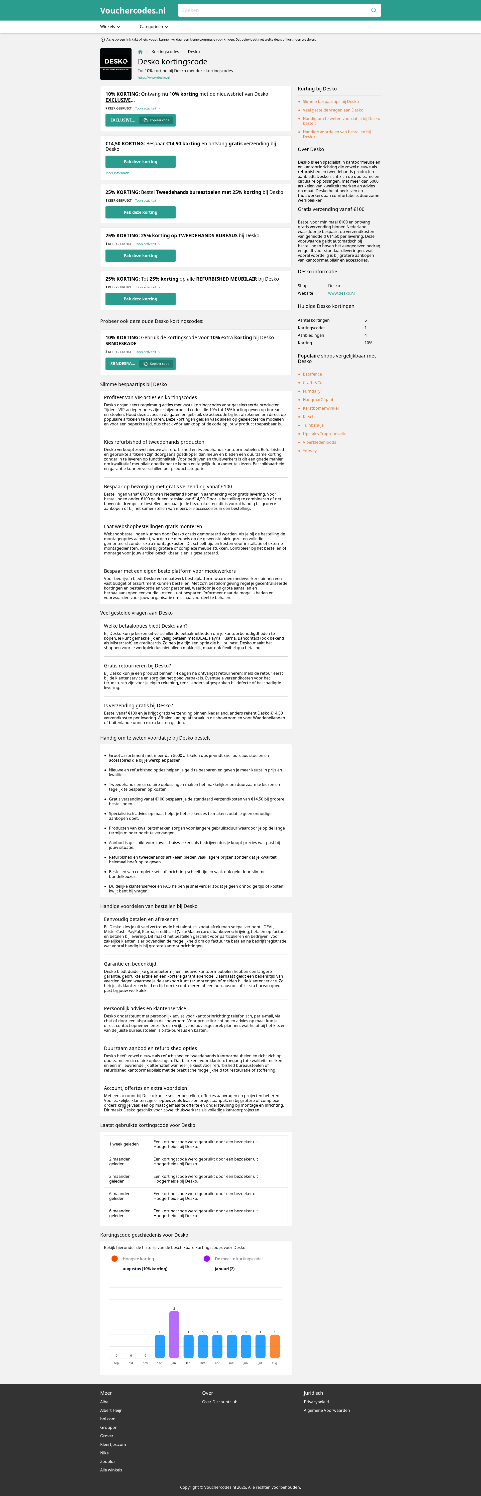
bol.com (107, 1419)
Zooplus (107, 1461)
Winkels (108, 26)
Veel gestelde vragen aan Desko (333, 110)
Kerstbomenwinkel (321, 408)
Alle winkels (111, 1470)
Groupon (108, 1427)
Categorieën (152, 26)
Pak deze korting (140, 161)
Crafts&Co (312, 382)
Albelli (105, 1402)
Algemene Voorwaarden (327, 1410)
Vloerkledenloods (319, 442)
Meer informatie (117, 173)
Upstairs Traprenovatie (324, 433)
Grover (106, 1436)
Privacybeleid (316, 1402)
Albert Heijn (111, 1410)
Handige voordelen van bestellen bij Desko (337, 134)
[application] (196, 1324)
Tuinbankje (313, 425)
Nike (104, 1453)
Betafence (312, 374)
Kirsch (309, 416)
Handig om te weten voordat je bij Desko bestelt (341, 121)
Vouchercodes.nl (133, 10)
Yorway (310, 450)
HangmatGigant (318, 399)
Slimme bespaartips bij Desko (331, 101)
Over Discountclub (219, 1402)
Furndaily (311, 391)
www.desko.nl (341, 293)
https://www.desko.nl (154, 77)
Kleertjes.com (113, 1444)
